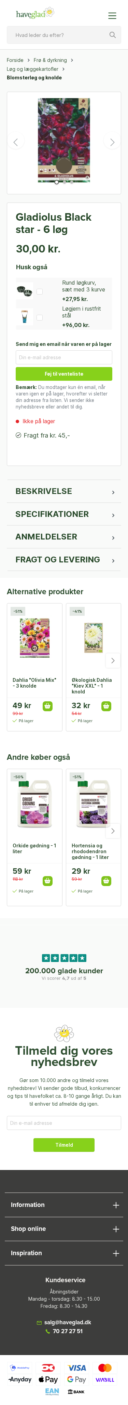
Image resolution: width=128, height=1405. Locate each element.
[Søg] (113, 34)
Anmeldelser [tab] (46, 537)
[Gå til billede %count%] (57, 182)
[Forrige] (15, 140)
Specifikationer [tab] (52, 514)
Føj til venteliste (64, 374)
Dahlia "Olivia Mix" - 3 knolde (34, 683)
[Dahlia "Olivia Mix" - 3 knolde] (35, 637)
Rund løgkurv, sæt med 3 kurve (83, 286)
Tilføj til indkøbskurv (48, 706)
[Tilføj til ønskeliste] (50, 874)
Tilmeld (64, 1145)
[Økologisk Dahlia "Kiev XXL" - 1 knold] (94, 637)
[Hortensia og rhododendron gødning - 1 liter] (94, 803)
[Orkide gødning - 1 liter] (35, 803)
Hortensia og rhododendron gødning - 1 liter (90, 851)
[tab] (64, 491)
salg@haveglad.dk (67, 1323)
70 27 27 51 (68, 1332)
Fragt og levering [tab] (57, 559)
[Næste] (112, 140)
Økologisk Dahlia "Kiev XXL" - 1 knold (92, 685)
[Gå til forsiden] (35, 13)
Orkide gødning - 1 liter (34, 848)
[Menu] (114, 15)
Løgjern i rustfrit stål (81, 312)
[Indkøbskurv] (98, 12)
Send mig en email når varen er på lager (64, 344)
